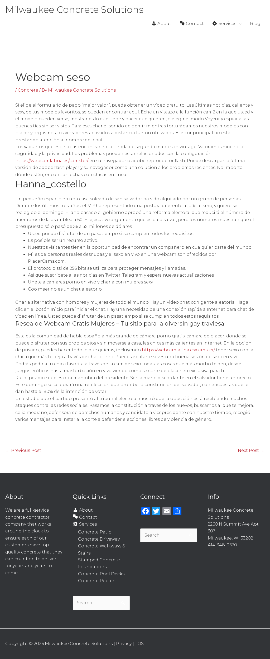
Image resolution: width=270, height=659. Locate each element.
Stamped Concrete (99, 559)
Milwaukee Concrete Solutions (74, 9)
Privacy (124, 643)
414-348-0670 (222, 544)
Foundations (92, 566)
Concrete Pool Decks (101, 573)
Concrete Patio (95, 532)
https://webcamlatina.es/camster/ (51, 160)
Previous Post (23, 450)
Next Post (251, 450)
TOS (139, 643)
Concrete (28, 90)
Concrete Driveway (99, 539)
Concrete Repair (96, 580)
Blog (255, 23)
